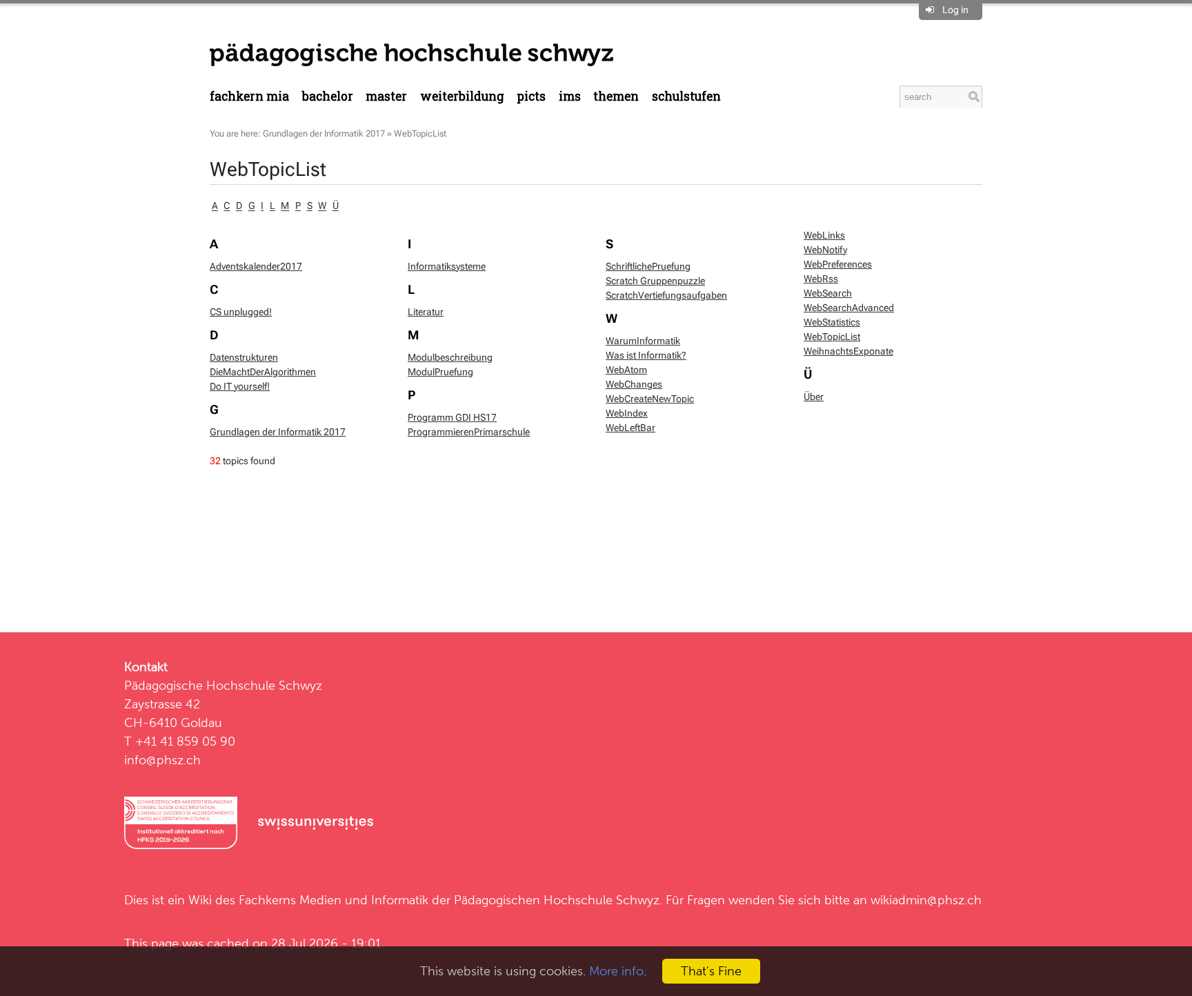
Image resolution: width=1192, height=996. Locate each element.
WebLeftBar (630, 427)
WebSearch (828, 293)
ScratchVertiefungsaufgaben (666, 295)
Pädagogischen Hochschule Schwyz (556, 900)
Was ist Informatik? (646, 355)
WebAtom (626, 369)
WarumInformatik (643, 340)
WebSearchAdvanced (849, 307)
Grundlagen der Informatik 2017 (324, 133)
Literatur (426, 311)
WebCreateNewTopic (650, 398)
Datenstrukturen (244, 357)
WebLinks (824, 235)
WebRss (821, 278)
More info (616, 971)
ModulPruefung (440, 371)
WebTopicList (420, 133)
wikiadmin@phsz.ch (926, 900)
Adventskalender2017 (256, 266)
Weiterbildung (462, 96)
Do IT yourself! (240, 386)
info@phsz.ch (162, 760)
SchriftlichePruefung (648, 266)
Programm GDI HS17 (452, 417)
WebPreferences (838, 264)
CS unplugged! (241, 311)
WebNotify (825, 249)
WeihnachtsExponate (848, 351)
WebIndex (627, 413)
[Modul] (411, 53)
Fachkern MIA (249, 96)
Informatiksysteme (447, 266)
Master (386, 96)
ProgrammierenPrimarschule (469, 431)
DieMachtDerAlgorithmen (263, 371)
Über (814, 396)
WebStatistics (832, 322)
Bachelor (327, 96)
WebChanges (634, 384)
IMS (570, 96)
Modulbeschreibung (450, 357)
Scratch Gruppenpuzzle (655, 280)
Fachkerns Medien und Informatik (333, 900)
